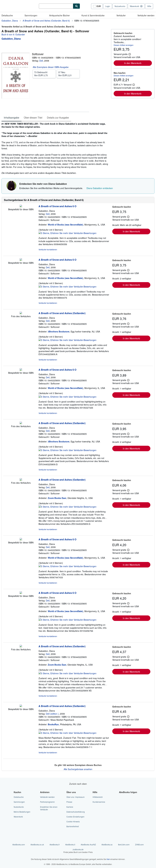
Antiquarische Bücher (59, 15)
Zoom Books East (57, 498)
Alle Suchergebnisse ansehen (78, 769)
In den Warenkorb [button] (132, 63)
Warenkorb (18, 816)
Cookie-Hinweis (73, 821)
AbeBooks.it (70, 844)
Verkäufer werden (145, 15)
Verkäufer (121, 15)
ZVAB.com (139, 844)
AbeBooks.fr (55, 844)
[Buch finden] (76, 6)
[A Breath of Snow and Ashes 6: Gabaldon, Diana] (21, 206)
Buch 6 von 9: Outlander (13, 34)
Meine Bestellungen (22, 811)
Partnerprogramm (47, 802)
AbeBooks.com (18, 844)
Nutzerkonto (120, 6)
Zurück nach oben (78, 783)
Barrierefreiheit (72, 826)
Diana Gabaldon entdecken (100, 188)
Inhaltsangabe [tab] (11, 117)
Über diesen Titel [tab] (33, 117)
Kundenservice (99, 802)
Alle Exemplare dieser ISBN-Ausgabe (51, 67)
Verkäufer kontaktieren (48, 249)
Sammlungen (31, 15)
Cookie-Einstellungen (75, 816)
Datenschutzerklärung (75, 811)
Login (107, 6)
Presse (69, 802)
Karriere (69, 807)
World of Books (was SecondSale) (65, 224)
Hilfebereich (98, 797)
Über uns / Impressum (75, 797)
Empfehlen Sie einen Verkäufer (48, 808)
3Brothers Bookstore (58, 331)
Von (41, 74)
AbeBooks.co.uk (37, 844)
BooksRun (53, 724)
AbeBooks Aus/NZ (88, 844)
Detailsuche (7, 15)
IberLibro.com (123, 844)
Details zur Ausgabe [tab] (58, 117)
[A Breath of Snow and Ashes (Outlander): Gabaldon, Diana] (21, 313)
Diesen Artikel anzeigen (123, 45)
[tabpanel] (55, 148)
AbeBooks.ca (106, 844)
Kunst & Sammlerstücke (93, 15)
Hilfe (149, 6)
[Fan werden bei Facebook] (121, 797)
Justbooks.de (78, 850)
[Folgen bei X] (121, 802)
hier (108, 859)
